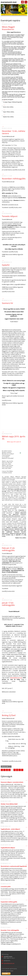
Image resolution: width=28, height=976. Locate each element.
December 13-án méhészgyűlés (10, 930)
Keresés (26, 2)
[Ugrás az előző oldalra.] (4, 770)
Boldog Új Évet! (9, 715)
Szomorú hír (7, 303)
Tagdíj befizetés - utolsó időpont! (10, 829)
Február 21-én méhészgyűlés (8, 549)
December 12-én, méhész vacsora (13, 132)
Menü (22, 2)
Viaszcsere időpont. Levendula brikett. (12, 782)
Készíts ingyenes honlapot (7, 970)
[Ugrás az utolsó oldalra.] (22, 770)
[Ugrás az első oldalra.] (2, 770)
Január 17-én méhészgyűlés (8, 603)
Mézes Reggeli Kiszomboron (8, 28)
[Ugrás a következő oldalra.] (20, 770)
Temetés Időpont (9, 216)
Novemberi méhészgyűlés (13, 178)
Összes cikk (5, 766)
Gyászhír (6, 265)
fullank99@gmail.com (16, 677)
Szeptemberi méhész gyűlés (9, 902)
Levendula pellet (6, 886)
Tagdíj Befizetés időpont (8, 848)
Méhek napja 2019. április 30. (13, 437)
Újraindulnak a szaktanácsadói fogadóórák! (14, 866)
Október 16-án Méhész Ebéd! (9, 804)
